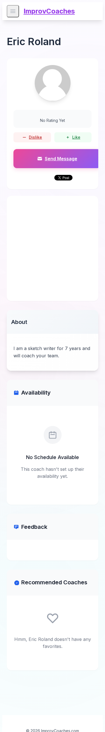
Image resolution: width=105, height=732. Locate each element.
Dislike (35, 137)
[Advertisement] (52, 248)
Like (76, 137)
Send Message (61, 158)
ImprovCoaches (49, 11)
